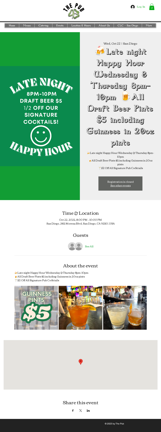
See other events (120, 185)
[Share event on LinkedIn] (88, 410)
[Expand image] (36, 308)
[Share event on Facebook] (72, 410)
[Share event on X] (80, 410)
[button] (152, 6)
